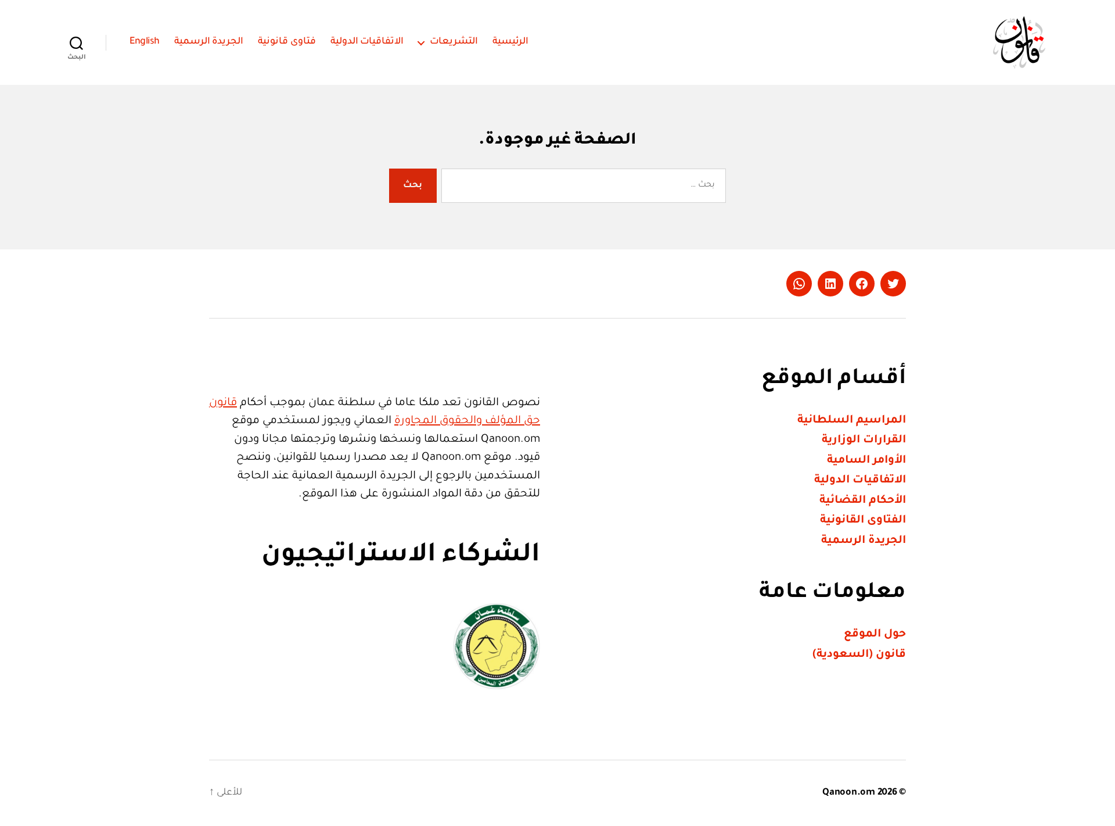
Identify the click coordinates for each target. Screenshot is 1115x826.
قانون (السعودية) (859, 655)
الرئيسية (510, 42)
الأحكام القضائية (862, 501)
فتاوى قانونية (287, 42)
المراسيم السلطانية (851, 420)
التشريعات (454, 42)
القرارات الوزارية (864, 440)
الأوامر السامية (866, 461)
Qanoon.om (848, 793)
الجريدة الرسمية (209, 42)
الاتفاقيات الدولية (367, 42)
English (145, 42)
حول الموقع (875, 634)
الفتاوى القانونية (863, 520)
